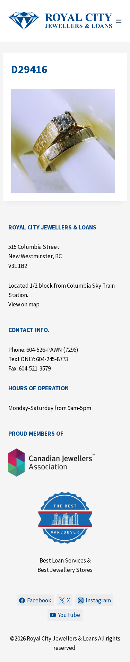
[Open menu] (118, 20)
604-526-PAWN (44, 350)
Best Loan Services (63, 560)
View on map (24, 304)
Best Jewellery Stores (65, 570)
